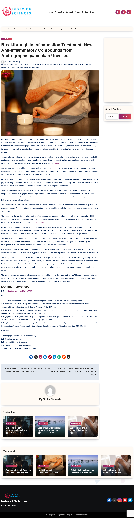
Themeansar (82, 515)
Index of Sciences (14, 501)
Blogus (72, 515)
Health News (6, 39)
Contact (69, 12)
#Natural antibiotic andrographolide (62, 64)
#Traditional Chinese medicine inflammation (24, 67)
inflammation (40, 222)
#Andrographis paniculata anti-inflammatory (17, 64)
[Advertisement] (118, 70)
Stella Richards (13, 62)
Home (50, 12)
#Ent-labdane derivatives (41, 64)
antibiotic (57, 163)
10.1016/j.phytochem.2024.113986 (19, 291)
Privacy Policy (81, 12)
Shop (92, 12)
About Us (59, 12)
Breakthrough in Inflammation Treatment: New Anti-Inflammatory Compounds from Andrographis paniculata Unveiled (46, 50)
